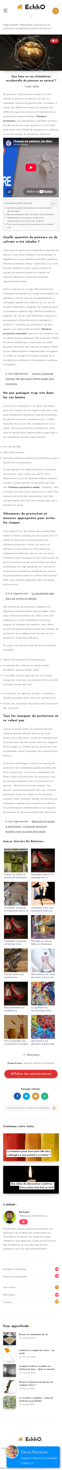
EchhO (34, 7)
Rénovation (26, 24)
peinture (37, 1063)
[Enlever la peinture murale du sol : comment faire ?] (9, 1386)
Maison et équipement (15, 1276)
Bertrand (24, 1212)
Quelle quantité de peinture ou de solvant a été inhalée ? (29, 209)
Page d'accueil (10, 24)
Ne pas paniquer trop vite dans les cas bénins (30, 214)
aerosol (28, 1063)
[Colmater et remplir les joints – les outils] (9, 1354)
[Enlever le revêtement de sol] (9, 1338)
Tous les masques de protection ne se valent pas (30, 226)
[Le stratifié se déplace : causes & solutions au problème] (9, 1402)
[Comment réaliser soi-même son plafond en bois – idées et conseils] (9, 1370)
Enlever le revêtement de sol (33, 1335)
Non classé (9, 1287)
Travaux (7, 1302)
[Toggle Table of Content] (51, 203)
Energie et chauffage (14, 1269)
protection (48, 1063)
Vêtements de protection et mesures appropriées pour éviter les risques (25, 219)
